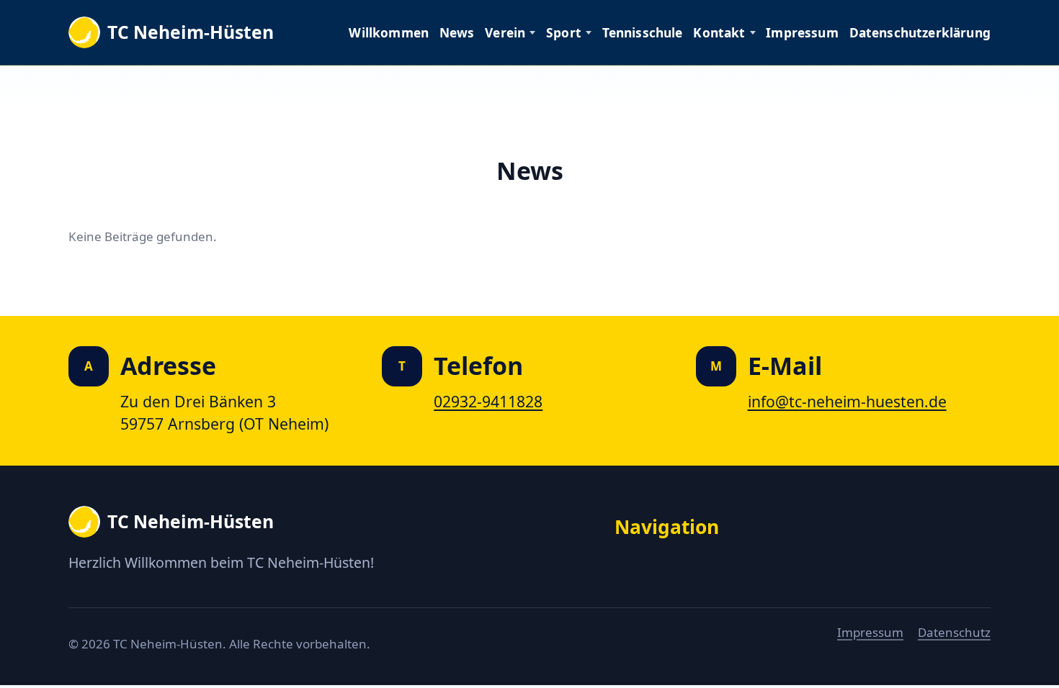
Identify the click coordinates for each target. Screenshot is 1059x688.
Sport (563, 32)
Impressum (802, 32)
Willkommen (389, 32)
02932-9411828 (488, 401)
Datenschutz (954, 632)
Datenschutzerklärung (920, 32)
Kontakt (719, 32)
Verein (505, 32)
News (457, 32)
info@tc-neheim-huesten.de (847, 401)
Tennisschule (642, 32)
